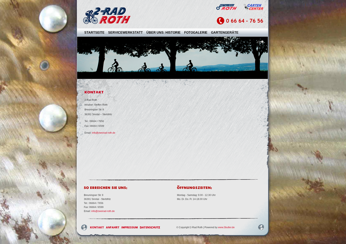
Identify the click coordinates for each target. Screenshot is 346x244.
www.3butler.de (226, 227)
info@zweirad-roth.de (103, 132)
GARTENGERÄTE (224, 32)
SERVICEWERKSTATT (125, 32)
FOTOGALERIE (195, 32)
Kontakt (97, 227)
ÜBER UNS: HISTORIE (163, 32)
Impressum (129, 227)
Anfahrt (112, 227)
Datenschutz (150, 227)
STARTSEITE (94, 32)
